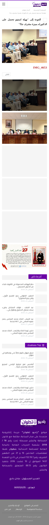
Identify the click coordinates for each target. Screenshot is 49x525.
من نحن (7, 509)
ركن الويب (19, 521)
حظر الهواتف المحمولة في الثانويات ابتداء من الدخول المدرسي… (17, 285)
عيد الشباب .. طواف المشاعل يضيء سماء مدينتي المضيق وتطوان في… (17, 309)
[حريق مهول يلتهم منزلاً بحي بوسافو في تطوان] (41, 355)
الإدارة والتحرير (13, 506)
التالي (7, 74)
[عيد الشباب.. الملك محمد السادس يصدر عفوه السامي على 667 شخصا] (41, 322)
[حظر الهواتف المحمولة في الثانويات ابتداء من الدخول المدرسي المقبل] (41, 287)
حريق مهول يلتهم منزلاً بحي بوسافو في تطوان (17, 354)
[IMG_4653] (24, 128)
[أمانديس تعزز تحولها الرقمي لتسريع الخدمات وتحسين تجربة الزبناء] (41, 367)
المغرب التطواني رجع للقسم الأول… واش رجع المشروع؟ (17, 297)
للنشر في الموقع (31, 506)
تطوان (12, 449)
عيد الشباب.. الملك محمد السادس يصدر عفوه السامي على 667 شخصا (17, 320)
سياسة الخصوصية (34, 509)
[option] (24, 310)
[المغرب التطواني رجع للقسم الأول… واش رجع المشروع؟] (41, 299)
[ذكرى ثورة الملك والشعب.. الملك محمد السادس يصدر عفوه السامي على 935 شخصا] (41, 333)
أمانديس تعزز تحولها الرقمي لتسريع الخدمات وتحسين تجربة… (17, 365)
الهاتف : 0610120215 (24, 488)
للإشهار (19, 509)
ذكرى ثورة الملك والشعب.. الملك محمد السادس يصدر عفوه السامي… (17, 332)
